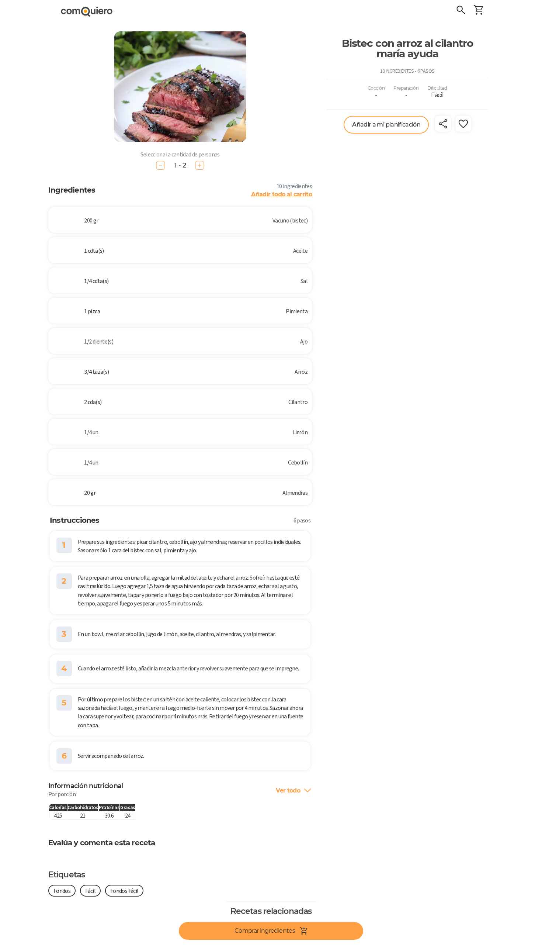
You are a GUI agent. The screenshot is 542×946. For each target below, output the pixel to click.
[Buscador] (461, 11)
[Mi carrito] (478, 11)
